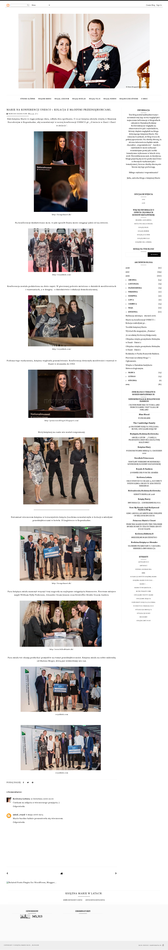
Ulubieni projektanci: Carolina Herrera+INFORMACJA (144, 547)
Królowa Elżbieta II (144, 534)
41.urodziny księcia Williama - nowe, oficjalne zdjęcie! (144, 428)
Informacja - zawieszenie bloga (144, 503)
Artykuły (143, 566)
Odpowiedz (19, 806)
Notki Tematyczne (143, 591)
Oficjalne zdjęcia (143, 599)
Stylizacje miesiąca (143, 610)
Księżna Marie (44, 99)
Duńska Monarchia (143, 569)
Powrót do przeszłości (143, 606)
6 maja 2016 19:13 (34, 814)
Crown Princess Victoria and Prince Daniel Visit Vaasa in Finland (144, 407)
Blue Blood (144, 414)
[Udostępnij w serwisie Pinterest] (33, 783)
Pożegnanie (144, 418)
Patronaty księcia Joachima (143, 602)
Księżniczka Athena (129, 99)
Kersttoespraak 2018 (144, 494)
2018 (143, 203)
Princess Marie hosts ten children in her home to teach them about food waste (144, 526)
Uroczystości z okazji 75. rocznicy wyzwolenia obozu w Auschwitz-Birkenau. (144, 483)
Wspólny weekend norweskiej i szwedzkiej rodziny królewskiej (144, 463)
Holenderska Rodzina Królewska (144, 490)
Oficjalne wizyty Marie (143, 595)
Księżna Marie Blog (22, 945)
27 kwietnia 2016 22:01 (42, 799)
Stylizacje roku (143, 613)
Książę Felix (94, 99)
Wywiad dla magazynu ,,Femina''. (141, 331)
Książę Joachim (62, 99)
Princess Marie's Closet (144, 520)
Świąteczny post (143, 621)
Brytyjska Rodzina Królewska (144, 434)
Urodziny (144, 617)
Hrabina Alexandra (144, 220)
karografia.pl (156, 945)
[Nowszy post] (7, 873)
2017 (143, 199)
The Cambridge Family (144, 423)
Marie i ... (144, 584)
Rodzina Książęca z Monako (144, 542)
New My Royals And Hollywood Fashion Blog (144, 508)
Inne (143, 573)
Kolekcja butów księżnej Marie (143, 577)
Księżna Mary (144, 447)
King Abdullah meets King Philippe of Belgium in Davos (144, 514)
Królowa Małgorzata (143, 224)
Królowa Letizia (21, 799)
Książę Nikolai (79, 99)
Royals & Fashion (144, 469)
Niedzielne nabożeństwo (144, 537)
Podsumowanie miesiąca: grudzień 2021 (144, 452)
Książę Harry (144, 499)
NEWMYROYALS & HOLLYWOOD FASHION (144, 400)
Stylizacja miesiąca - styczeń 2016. (141, 316)
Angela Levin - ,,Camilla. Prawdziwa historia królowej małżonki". (144, 440)
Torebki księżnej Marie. (136, 327)
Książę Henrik (110, 99)
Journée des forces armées (144, 472)
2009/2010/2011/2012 (72, 900)
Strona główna (27, 99)
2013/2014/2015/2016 (95, 900)
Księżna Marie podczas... (143, 580)
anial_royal (19, 814)
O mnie (144, 99)
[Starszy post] (116, 873)
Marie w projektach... (143, 588)
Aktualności (143, 562)
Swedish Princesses (144, 458)
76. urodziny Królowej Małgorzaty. (141, 335)
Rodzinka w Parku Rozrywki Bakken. (142, 354)
